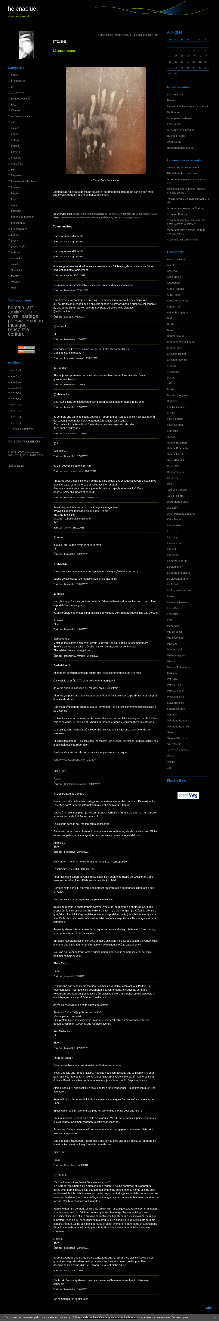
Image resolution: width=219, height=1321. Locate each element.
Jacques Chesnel (177, 489)
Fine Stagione (175, 418)
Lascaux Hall (174, 543)
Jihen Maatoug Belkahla (181, 513)
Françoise (173, 430)
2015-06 (16, 405)
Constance (173, 371)
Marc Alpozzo (175, 631)
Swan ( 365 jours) (177, 738)
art (12, 86)
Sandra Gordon (176, 708)
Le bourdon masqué (179, 572)
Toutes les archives (22, 428)
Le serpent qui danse (179, 118)
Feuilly (171, 413)
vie (110, 217)
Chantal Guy (174, 348)
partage (29, 316)
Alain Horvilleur (176, 259)
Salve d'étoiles (175, 702)
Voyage (15, 282)
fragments (17, 175)
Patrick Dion (174, 685)
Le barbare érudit (177, 561)
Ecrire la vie (174, 124)
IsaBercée (173, 478)
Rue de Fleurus (176, 135)
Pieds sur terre (175, 696)
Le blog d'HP (174, 566)
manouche (173, 230)
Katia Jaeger (174, 519)
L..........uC (172, 531)
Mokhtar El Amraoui (178, 667)
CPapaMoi (69, 1165)
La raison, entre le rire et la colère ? (187, 106)
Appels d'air (174, 306)
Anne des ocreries (177, 300)
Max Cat (172, 643)
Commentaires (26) (146, 213)
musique (17, 325)
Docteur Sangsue (177, 395)
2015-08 (16, 399)
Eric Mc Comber (176, 407)
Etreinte (171, 100)
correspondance (20, 116)
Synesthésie (174, 744)
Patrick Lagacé (175, 691)
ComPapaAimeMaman (75, 784)
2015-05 (16, 411)
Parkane (172, 673)
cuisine (15, 128)
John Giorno (174, 141)
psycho (15, 240)
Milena (171, 661)
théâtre (15, 276)
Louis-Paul (173, 608)
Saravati (172, 714)
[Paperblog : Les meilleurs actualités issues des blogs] (188, 798)
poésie (15, 234)
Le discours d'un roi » (146, 34)
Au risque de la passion (180, 130)
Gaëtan (171, 436)
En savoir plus (180, 1317)
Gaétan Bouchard (177, 442)
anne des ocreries (73, 471)
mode (14, 205)
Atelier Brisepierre (177, 312)
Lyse (170, 620)
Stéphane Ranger (177, 720)
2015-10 (16, 387)
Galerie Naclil (175, 454)
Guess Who (174, 466)
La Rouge (173, 537)
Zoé (169, 767)
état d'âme (17, 163)
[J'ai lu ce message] (214, 1317)
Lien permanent (126, 213)
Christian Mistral (176, 353)
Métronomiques (176, 655)
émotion (34, 321)
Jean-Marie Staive (177, 501)
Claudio (171, 365)
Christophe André (177, 359)
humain (16, 307)
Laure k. (171, 549)
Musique (16, 210)
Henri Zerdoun (175, 472)
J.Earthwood (70, 433)
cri (12, 122)
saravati (68, 241)
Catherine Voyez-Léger (180, 342)
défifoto (15, 145)
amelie (67, 527)
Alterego (172, 271)
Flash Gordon (175, 424)
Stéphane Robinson (178, 726)
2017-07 (16, 375)
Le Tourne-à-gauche (179, 590)
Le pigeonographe (178, 578)
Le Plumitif (173, 584)
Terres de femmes (177, 750)
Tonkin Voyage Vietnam (180, 198)
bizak (170, 214)
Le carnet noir (175, 94)
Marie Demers (175, 637)
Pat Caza (172, 679)
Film (13, 169)
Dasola (171, 377)
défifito (15, 140)
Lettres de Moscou (177, 602)
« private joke (105, 34)
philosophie (18, 222)
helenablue (22, 9)
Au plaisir (68, 976)
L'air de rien (174, 525)
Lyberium (172, 614)
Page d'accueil (123, 34)
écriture (15, 151)
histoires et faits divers (24, 181)
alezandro (173, 167)
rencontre (16, 258)
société (15, 264)
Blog (13, 104)
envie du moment (91, 217)
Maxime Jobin (175, 649)
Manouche (173, 626)
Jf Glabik (172, 507)
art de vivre (17, 92)
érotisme (16, 157)
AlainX (171, 265)
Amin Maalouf (175, 277)
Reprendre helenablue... (181, 147)
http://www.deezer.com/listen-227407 (74, 759)
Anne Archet (174, 294)
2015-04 (16, 417)
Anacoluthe (173, 283)
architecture (18, 80)
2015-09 (16, 393)
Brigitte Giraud (175, 336)
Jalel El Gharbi (175, 495)
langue (15, 193)
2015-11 (16, 381)
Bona (170, 330)
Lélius (170, 596)
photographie (19, 228)
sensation (119, 217)
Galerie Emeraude (177, 448)
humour (15, 187)
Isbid (170, 483)
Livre (14, 199)
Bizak (170, 324)
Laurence (172, 555)
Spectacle (17, 270)
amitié (14, 74)
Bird (169, 318)
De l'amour (173, 112)
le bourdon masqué (178, 179)
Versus (171, 761)
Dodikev (172, 401)
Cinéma (15, 110)
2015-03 (16, 423)
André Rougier (175, 288)
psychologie (18, 246)
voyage (129, 217)
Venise (171, 756)
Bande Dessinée (21, 98)
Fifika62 (171, 173)
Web (13, 287)
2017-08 (16, 369)
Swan (170, 732)
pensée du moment (22, 216)
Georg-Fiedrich (176, 460)
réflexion (16, 252)
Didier (170, 389)
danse (14, 134)
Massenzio (173, 188)
